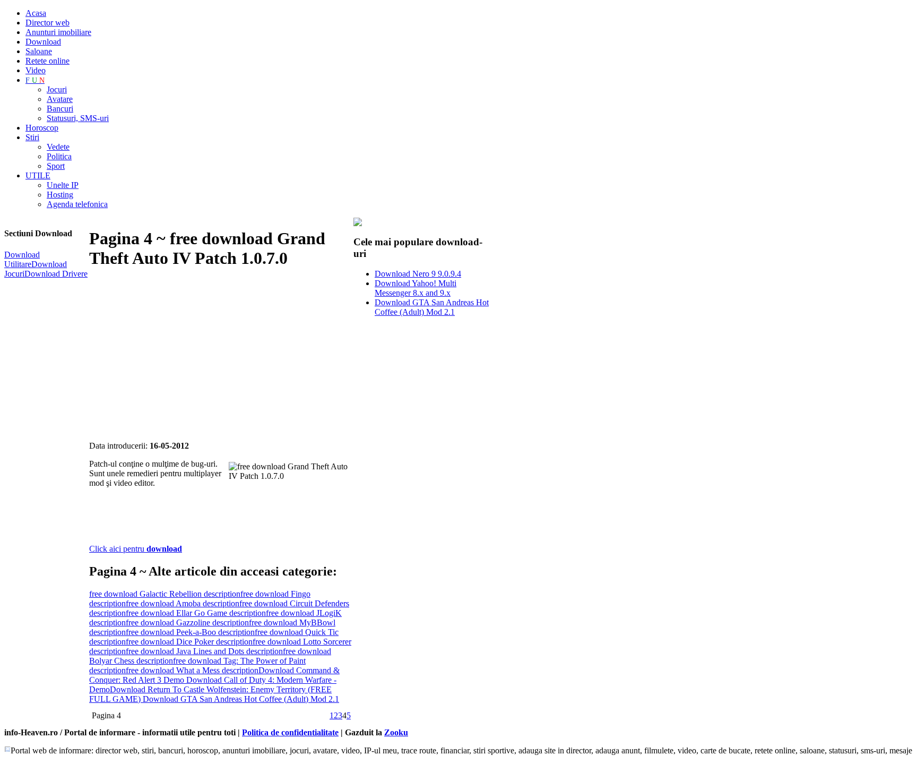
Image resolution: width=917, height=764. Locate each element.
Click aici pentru (135, 548)
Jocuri (57, 89)
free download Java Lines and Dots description (204, 651)
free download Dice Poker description (189, 641)
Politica (59, 156)
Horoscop (41, 127)
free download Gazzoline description (187, 622)
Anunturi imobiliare (58, 32)
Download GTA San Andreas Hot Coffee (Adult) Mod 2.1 (241, 698)
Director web (47, 22)
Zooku (396, 732)
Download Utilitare (22, 259)
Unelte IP (63, 185)
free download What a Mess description (192, 670)
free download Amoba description (182, 603)
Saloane (38, 51)
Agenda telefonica (77, 204)
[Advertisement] (213, 356)
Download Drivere (56, 273)
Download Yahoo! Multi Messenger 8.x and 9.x (415, 288)
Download (43, 41)
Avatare (60, 99)
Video (35, 70)
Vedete (58, 146)
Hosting (60, 194)
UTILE (37, 175)
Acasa (35, 13)
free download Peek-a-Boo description (190, 632)
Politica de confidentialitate (290, 732)
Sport (56, 165)
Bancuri (60, 108)
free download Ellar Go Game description (196, 612)
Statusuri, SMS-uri (78, 118)
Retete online (47, 60)
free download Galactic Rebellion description (164, 593)
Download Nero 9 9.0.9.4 (418, 273)
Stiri (32, 137)
